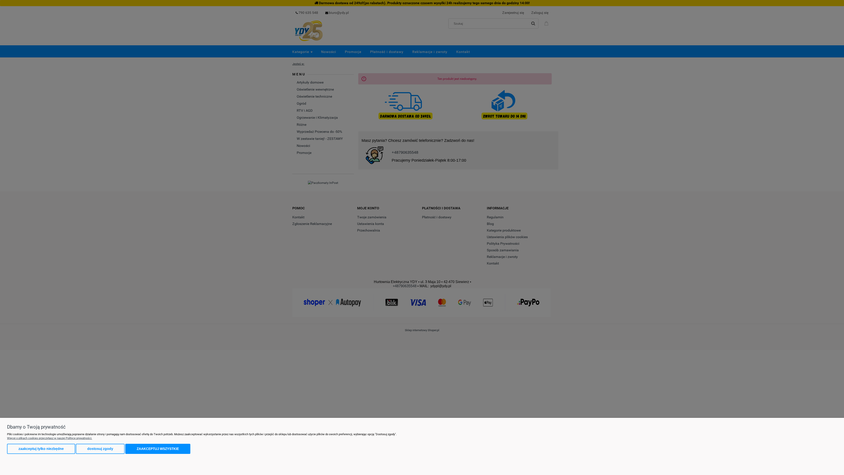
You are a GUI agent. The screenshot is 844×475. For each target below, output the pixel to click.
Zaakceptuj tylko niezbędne (41, 449)
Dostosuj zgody (100, 449)
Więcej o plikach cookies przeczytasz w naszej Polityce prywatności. (49, 438)
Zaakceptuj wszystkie (158, 449)
